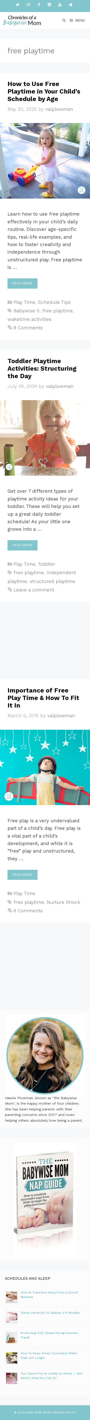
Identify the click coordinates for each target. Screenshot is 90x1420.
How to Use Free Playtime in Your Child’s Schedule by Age (44, 91)
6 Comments (28, 911)
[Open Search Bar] (64, 20)
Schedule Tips (54, 302)
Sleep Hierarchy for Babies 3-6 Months (50, 1312)
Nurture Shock (63, 902)
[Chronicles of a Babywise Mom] (22, 20)
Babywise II (27, 311)
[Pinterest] (49, 5)
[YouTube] (60, 5)
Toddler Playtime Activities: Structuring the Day (42, 368)
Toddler (46, 564)
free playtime (57, 311)
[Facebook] (38, 5)
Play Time (24, 302)
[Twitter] (18, 5)
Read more (22, 283)
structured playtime (52, 581)
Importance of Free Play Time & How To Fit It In (43, 698)
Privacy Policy (64, 1412)
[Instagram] (28, 5)
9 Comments (28, 328)
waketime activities (30, 319)
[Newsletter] (70, 5)
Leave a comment (34, 590)
